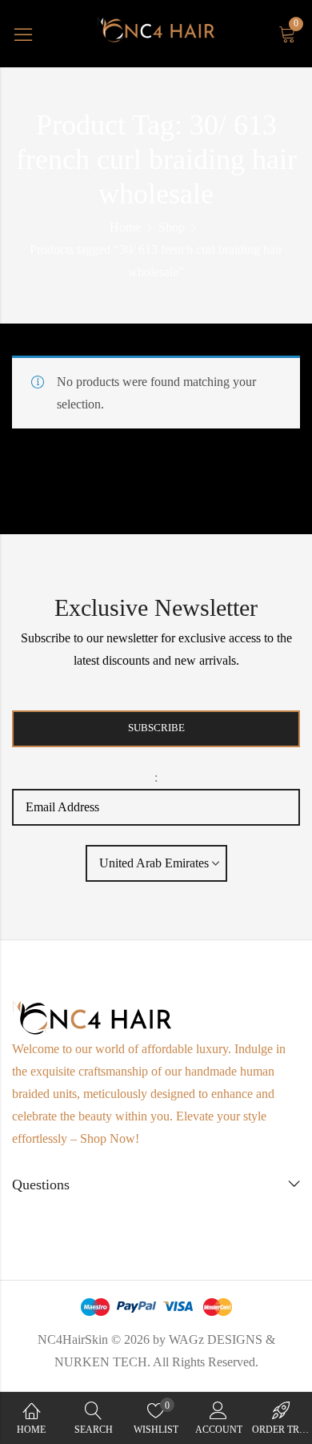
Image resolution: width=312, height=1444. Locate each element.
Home (125, 227)
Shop (171, 227)
